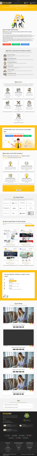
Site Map (33, 454)
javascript (13, 245)
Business (14, 349)
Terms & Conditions (28, 454)
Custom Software (8, 451)
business (17, 371)
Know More (15, 248)
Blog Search (18, 449)
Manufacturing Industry (12, 244)
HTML (7, 245)
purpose (20, 349)
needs (23, 349)
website (17, 349)
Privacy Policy (23, 454)
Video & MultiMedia (8, 449)
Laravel (29, 245)
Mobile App (8, 450)
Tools (29, 449)
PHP (11, 245)
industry (20, 371)
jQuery (9, 245)
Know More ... (5, 419)
